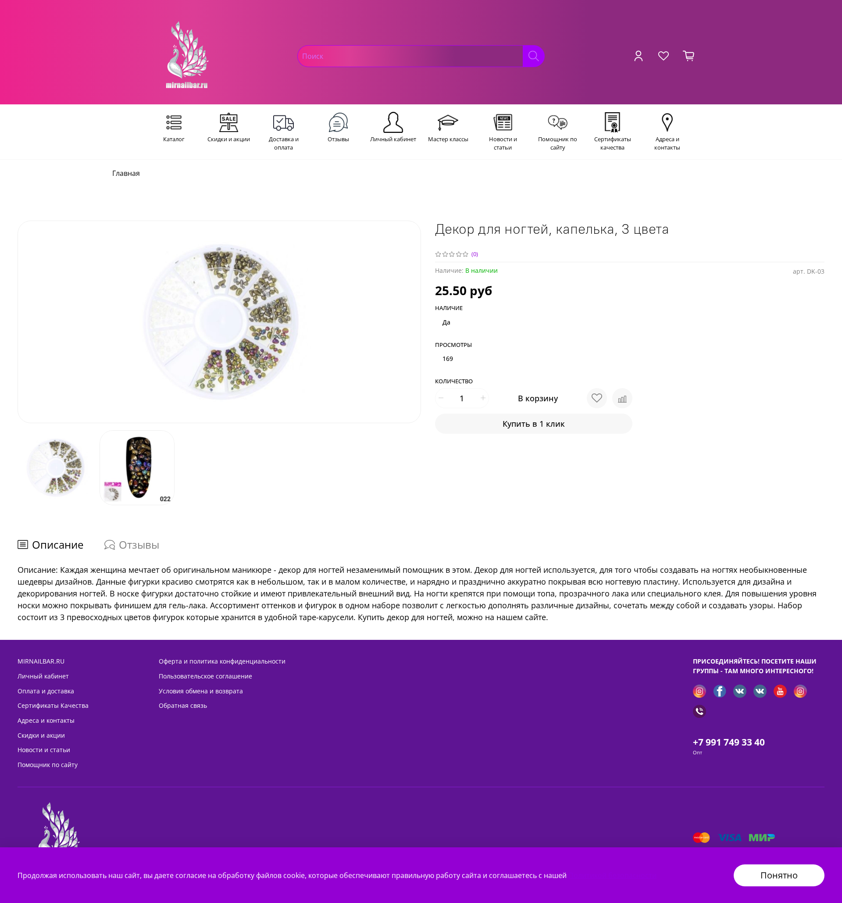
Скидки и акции (41, 735)
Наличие (449, 308)
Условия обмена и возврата (201, 691)
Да (446, 322)
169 (447, 358)
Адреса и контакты (46, 720)
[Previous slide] (31, 321)
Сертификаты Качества (53, 705)
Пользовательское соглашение (205, 676)
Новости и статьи (44, 750)
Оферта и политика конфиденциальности (222, 661)
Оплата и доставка (46, 691)
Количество (454, 381)
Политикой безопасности (612, 875)
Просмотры (453, 345)
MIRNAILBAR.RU (41, 661)
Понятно (779, 875)
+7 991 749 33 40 (729, 742)
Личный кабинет (43, 676)
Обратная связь (183, 705)
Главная (126, 173)
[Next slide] (406, 321)
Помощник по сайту (48, 764)
